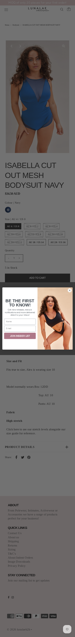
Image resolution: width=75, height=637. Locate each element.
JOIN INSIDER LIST (20, 335)
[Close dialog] (70, 290)
